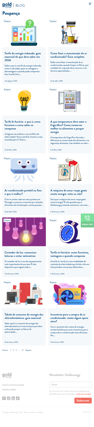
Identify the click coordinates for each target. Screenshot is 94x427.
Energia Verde (9, 390)
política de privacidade (83, 394)
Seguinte (28, 350)
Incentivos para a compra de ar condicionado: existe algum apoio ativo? (69, 317)
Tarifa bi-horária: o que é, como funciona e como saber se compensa (22, 125)
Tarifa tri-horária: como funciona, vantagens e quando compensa (69, 254)
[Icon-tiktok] (17, 398)
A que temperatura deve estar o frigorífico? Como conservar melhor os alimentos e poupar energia (68, 126)
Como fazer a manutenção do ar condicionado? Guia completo (68, 55)
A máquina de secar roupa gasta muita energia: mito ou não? (68, 192)
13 (22, 350)
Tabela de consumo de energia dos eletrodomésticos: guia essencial (24, 316)
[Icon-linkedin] (13, 398)
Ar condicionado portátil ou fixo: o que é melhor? (23, 192)
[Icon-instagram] (8, 398)
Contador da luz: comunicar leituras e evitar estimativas (20, 254)
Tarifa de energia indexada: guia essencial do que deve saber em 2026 (23, 56)
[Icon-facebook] (4, 398)
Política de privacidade (13, 385)
